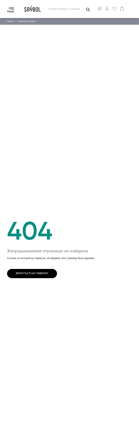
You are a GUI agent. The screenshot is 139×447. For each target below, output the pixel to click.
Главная (10, 21)
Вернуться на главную (32, 273)
